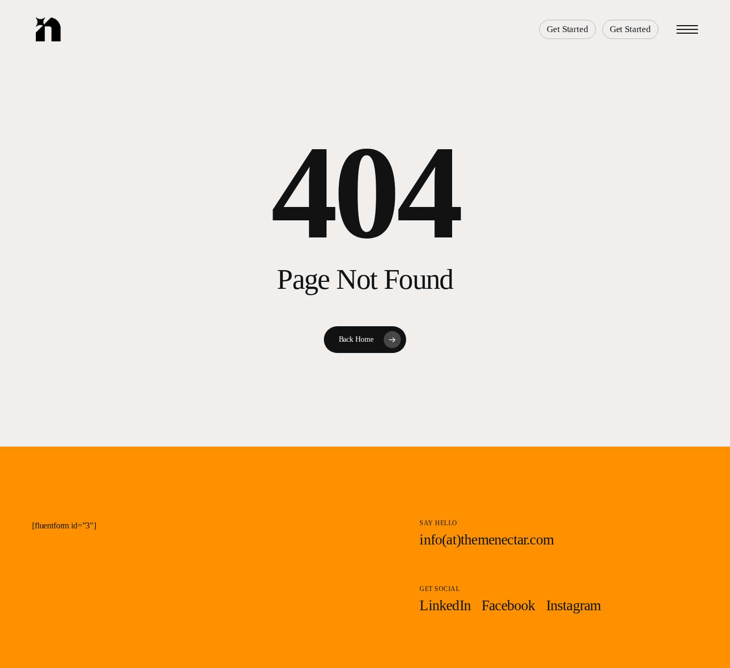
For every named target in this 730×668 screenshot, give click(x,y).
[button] (687, 29)
